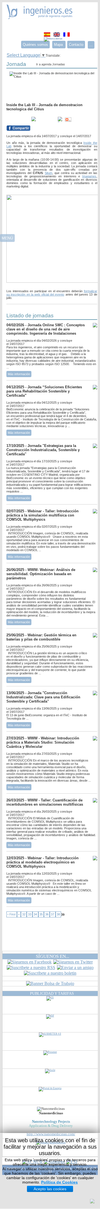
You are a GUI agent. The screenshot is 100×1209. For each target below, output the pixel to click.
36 (47, 914)
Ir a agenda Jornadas (50, 64)
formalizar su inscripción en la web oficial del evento (51, 292)
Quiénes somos (35, 44)
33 (29, 914)
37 (52, 914)
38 (58, 914)
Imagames (89, 176)
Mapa (59, 44)
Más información (19, 374)
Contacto (76, 44)
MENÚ (7, 238)
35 (41, 914)
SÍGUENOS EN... (52, 956)
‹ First (12, 914)
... (91, 45)
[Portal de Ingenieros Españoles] (39, 17)
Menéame (17, 119)
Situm (48, 173)
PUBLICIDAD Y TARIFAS (52, 993)
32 (24, 914)
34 (35, 914)
